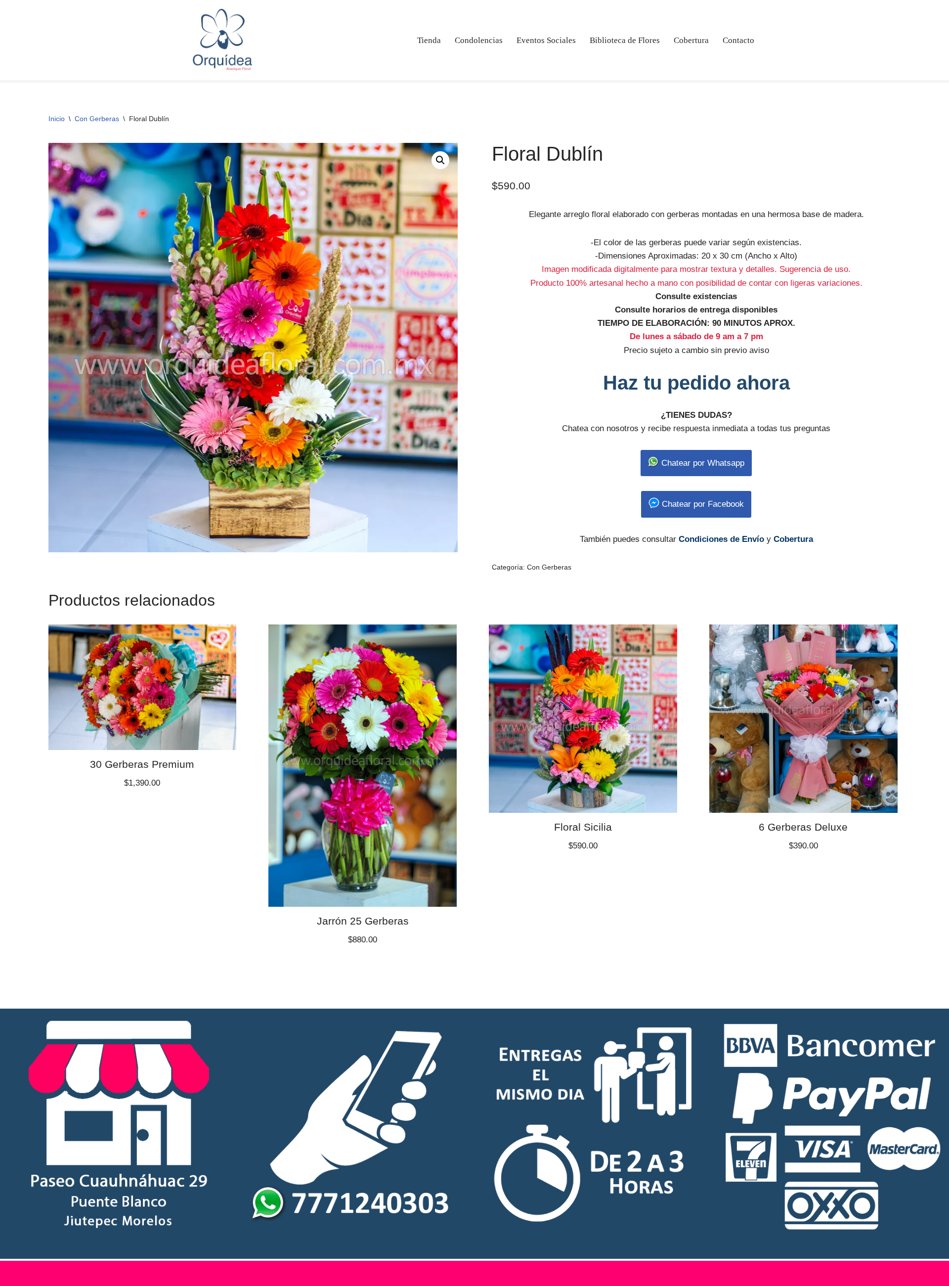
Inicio (56, 119)
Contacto (738, 40)
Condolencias (479, 40)
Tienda (429, 40)
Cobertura (691, 40)
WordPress (303, 1273)
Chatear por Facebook (701, 504)
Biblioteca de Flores (625, 40)
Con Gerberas (97, 119)
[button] (440, 160)
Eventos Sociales (546, 40)
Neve (202, 1273)
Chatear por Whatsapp (701, 463)
